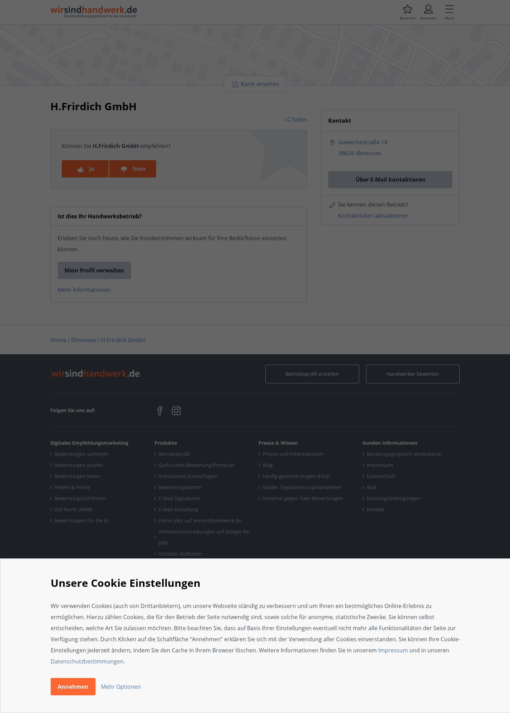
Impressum (393, 650)
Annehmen (73, 686)
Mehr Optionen (121, 686)
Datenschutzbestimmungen (87, 661)
